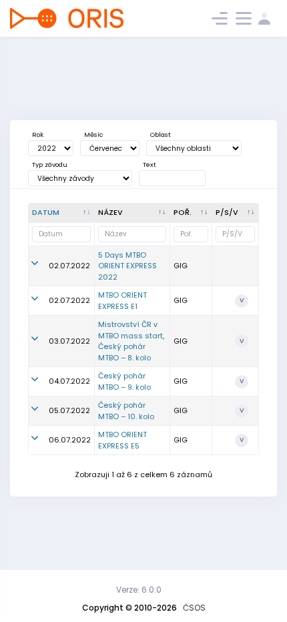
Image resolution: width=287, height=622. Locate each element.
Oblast (160, 134)
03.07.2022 (69, 341)
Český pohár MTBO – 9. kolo (124, 381)
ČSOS (194, 607)
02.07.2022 (69, 265)
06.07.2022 (70, 439)
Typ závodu (49, 164)
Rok (37, 134)
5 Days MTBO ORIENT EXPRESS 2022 (127, 266)
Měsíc (93, 134)
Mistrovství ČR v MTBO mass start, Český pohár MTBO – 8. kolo (131, 341)
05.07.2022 (69, 410)
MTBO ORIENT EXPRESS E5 (122, 440)
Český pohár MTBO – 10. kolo (126, 411)
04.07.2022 (69, 381)
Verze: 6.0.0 (139, 589)
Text (149, 164)
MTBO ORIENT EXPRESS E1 (122, 301)
